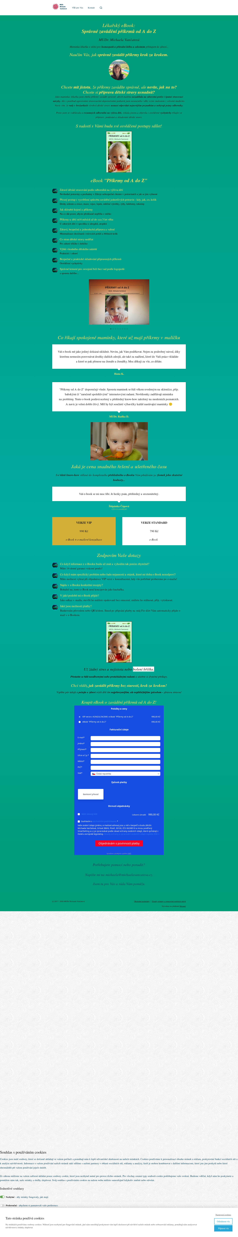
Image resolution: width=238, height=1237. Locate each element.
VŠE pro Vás (77, 7)
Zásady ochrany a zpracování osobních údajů (169, 901)
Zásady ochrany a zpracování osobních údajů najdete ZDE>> (131, 834)
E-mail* (81, 737)
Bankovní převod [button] (90, 794)
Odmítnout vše (223, 1221)
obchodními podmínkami (104, 821)
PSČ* (80, 767)
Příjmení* (82, 749)
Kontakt (91, 7)
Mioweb (183, 906)
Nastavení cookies (223, 1214)
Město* (81, 761)
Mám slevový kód (89, 814)
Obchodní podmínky (142, 901)
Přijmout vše (223, 1228)
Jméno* (81, 743)
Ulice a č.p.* (83, 755)
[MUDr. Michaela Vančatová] (60, 8)
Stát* (80, 773)
